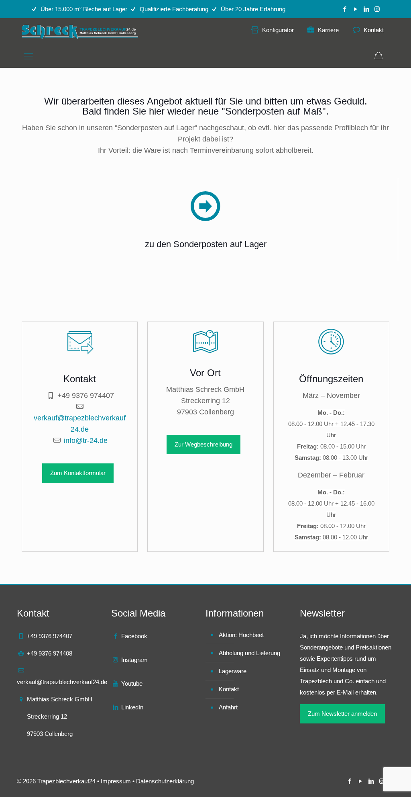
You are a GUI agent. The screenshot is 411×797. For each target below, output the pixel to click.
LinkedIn (132, 707)
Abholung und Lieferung (249, 652)
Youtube (131, 683)
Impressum (116, 781)
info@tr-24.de (86, 440)
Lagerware (232, 671)
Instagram (134, 659)
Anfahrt (228, 707)
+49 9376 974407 (85, 395)
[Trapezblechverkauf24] (81, 31)
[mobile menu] (28, 56)
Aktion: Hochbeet (241, 634)
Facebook (134, 636)
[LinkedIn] (366, 9)
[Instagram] (377, 9)
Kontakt (229, 689)
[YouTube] (355, 9)
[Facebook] (344, 9)
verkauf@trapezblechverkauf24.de (62, 681)
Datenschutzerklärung (165, 781)
